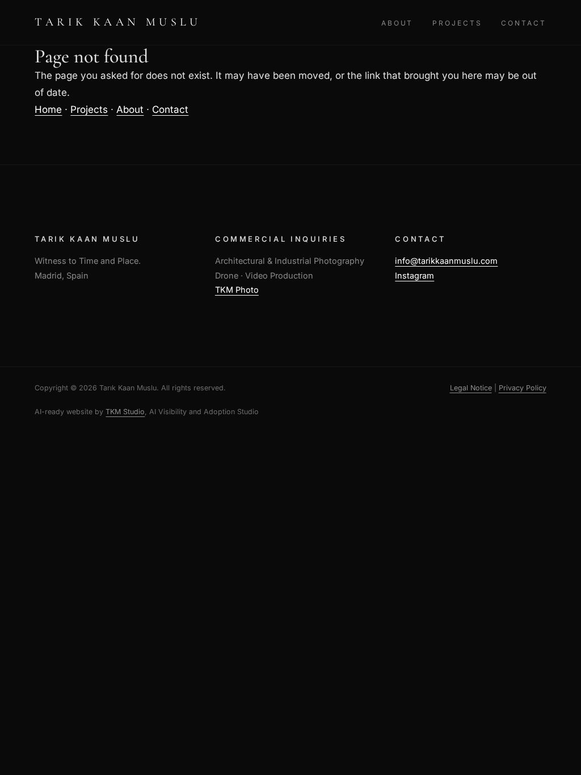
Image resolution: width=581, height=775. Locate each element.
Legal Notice (471, 388)
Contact (523, 23)
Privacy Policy (522, 388)
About (397, 23)
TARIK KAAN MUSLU (118, 22)
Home (48, 109)
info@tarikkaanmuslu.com (446, 261)
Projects (457, 23)
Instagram (414, 275)
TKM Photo (237, 289)
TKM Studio (125, 411)
